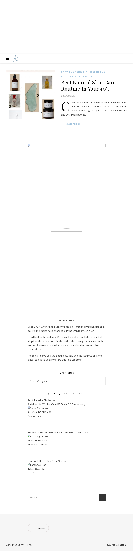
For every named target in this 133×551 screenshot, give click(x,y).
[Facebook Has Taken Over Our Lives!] (67, 475)
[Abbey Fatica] (15, 59)
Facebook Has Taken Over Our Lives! (48, 461)
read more (72, 123)
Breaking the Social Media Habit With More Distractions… (59, 432)
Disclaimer (38, 528)
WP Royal (26, 544)
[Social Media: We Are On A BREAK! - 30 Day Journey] (67, 418)
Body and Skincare (74, 72)
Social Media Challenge (41, 400)
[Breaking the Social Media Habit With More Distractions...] (67, 447)
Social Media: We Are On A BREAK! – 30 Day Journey (56, 404)
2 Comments (68, 95)
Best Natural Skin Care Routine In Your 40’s (88, 85)
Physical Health (81, 76)
